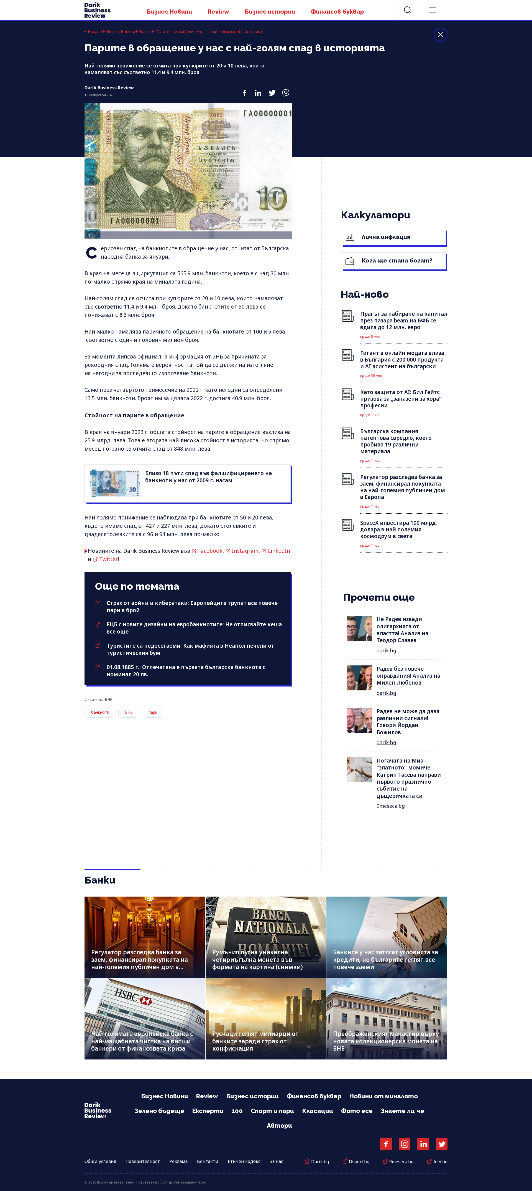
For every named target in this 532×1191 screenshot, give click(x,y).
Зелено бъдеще (159, 1110)
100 (237, 1110)
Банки (145, 31)
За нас (276, 1161)
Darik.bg (320, 1162)
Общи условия (100, 1161)
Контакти (207, 1161)
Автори (279, 1125)
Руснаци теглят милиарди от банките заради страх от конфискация (255, 1041)
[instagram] (404, 1144)
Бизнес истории (270, 11)
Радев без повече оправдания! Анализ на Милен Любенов (408, 676)
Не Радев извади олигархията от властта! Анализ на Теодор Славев (402, 629)
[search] (407, 10)
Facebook (210, 550)
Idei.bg (440, 1162)
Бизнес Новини (169, 11)
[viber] (285, 90)
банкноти (100, 712)
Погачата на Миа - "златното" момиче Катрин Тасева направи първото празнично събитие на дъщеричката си (409, 778)
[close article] (440, 35)
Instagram (245, 550)
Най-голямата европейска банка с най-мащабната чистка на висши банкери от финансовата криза (142, 1041)
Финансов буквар (337, 11)
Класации (317, 1110)
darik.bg (386, 650)
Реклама (178, 1161)
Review (218, 11)
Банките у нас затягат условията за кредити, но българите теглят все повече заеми (385, 959)
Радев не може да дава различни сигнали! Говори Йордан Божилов (408, 722)
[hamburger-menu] (432, 10)
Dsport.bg (359, 1162)
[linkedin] (258, 90)
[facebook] (244, 90)
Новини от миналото (383, 1096)
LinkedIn (279, 550)
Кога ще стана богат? (396, 260)
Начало (95, 31)
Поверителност (143, 1161)
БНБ (129, 712)
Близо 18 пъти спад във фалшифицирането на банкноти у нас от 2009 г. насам (208, 477)
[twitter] (272, 90)
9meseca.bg (391, 806)
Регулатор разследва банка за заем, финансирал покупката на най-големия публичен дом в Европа (139, 963)
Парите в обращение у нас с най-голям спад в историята (210, 31)
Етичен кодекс (244, 1161)
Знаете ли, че (402, 1110)
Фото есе (357, 1110)
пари (153, 712)
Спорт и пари (272, 1110)
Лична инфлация (385, 236)
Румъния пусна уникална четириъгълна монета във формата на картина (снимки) (257, 959)
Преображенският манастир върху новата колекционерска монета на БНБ (386, 1041)
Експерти (208, 1110)
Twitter (108, 559)
